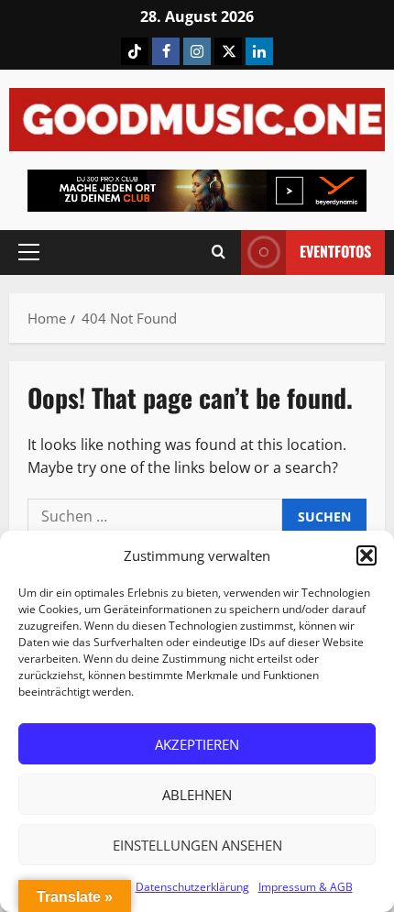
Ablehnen (197, 795)
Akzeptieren (197, 744)
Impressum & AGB (305, 887)
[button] (366, 555)
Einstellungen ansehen (197, 845)
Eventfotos (335, 251)
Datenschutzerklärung (192, 887)
